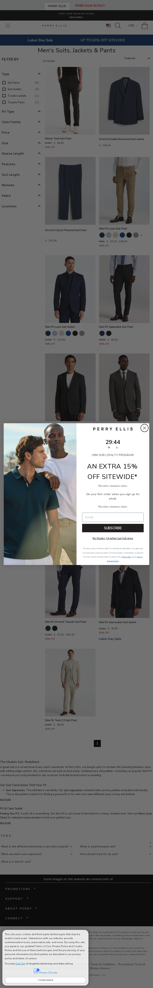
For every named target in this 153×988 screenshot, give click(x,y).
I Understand (45, 980)
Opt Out (20, 963)
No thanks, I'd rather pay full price (113, 538)
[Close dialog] (144, 428)
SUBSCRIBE (113, 528)
